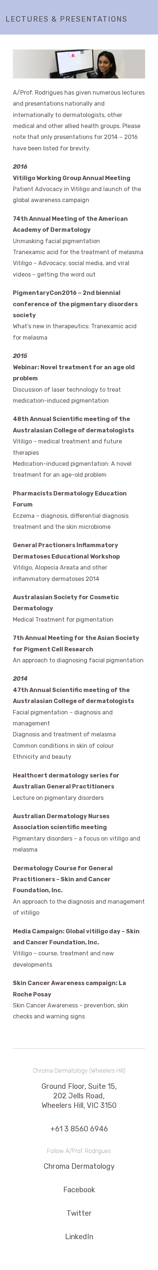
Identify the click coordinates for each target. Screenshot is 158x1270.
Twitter (79, 1213)
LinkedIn (79, 1236)
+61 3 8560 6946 (79, 1128)
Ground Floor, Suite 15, (79, 1086)
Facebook (79, 1189)
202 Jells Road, (79, 1095)
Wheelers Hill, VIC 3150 (79, 1105)
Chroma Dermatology (79, 1166)
